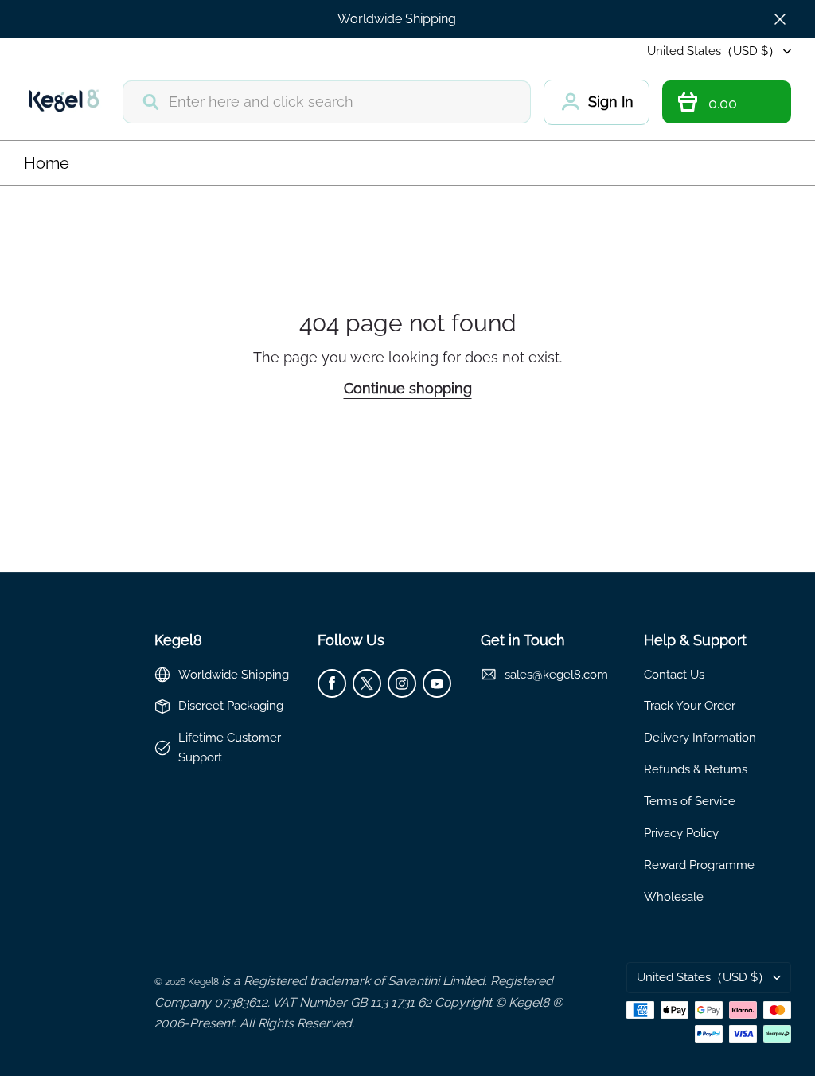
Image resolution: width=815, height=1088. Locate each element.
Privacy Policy (681, 832)
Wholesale (674, 896)
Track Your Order (689, 705)
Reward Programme (699, 864)
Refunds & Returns (695, 769)
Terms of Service (689, 801)
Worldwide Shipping (396, 18)
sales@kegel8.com (556, 674)
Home (46, 163)
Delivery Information (700, 737)
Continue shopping (408, 388)
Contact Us (674, 674)
